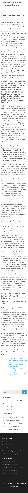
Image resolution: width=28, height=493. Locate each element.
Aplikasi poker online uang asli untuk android (13, 454)
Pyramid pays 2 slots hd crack (9, 442)
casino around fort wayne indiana (12, 4)
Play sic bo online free (7, 445)
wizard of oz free (13, 371)
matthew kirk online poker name (17, 358)
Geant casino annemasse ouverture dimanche (13, 448)
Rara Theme (21, 485)
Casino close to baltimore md (11, 407)
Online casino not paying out (9, 473)
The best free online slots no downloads (12, 467)
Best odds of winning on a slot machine (12, 451)
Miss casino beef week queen (11, 420)
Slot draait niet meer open (8, 461)
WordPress (17, 486)
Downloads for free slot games (10, 464)
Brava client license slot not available (13, 401)
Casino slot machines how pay (11, 410)
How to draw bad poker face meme (12, 423)
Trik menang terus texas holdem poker (13, 417)
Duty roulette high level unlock (11, 426)
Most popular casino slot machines (12, 404)
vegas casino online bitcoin (16, 368)
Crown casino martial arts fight (10, 470)
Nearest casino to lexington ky (11, 429)
